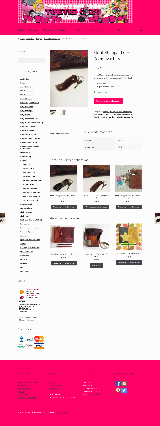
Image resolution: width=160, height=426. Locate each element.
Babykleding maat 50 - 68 (29, 103)
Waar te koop (25, 271)
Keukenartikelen (26, 208)
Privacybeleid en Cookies (27, 397)
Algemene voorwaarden (27, 382)
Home (22, 39)
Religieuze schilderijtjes (31, 192)
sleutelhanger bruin (105, 114)
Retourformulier (24, 388)
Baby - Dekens (25, 115)
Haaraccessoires (29, 172)
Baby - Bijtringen (26, 111)
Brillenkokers (25, 153)
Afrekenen (61, 30)
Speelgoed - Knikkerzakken (30, 240)
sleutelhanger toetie (115, 117)
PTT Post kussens (26, 91)
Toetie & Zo (30, 39)
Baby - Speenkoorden (28, 134)
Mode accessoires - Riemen (30, 228)
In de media (54, 388)
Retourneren (23, 385)
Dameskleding (25, 157)
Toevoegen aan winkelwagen (108, 101)
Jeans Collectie (26, 87)
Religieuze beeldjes (30, 188)
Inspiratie (24, 260)
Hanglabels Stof (29, 176)
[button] (84, 53)
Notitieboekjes (28, 184)
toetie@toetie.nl (95, 394)
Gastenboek (95, 30)
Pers (22, 267)
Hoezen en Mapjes (26, 204)
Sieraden (23, 236)
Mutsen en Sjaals (26, 232)
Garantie (21, 391)
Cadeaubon (24, 256)
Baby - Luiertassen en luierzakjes (32, 123)
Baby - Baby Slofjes (27, 130)
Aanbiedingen (25, 79)
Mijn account (33, 30)
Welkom (21, 30)
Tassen (23, 244)
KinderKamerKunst (27, 212)
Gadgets (39, 39)
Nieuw (112, 112)
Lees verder (96, 265)
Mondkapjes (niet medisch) (30, 248)
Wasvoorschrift (24, 394)
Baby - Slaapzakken (27, 126)
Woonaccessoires (26, 252)
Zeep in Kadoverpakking (31, 200)
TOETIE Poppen (26, 99)
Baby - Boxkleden (26, 107)
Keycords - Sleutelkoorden (32, 180)
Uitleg (52, 382)
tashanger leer (128, 117)
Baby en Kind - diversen (28, 142)
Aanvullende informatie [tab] (59, 133)
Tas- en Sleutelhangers (52, 39)
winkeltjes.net (62, 412)
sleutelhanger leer (100, 117)
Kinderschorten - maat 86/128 (31, 220)
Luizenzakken (25, 224)
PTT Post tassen (26, 95)
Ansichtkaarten (28, 168)
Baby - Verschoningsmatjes (30, 138)
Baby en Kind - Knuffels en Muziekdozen (29, 147)
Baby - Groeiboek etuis (28, 119)
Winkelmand (48, 30)
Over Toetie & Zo (76, 30)
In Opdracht (24, 263)
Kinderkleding (25, 216)
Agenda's (26, 164)
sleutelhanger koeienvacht (122, 114)
